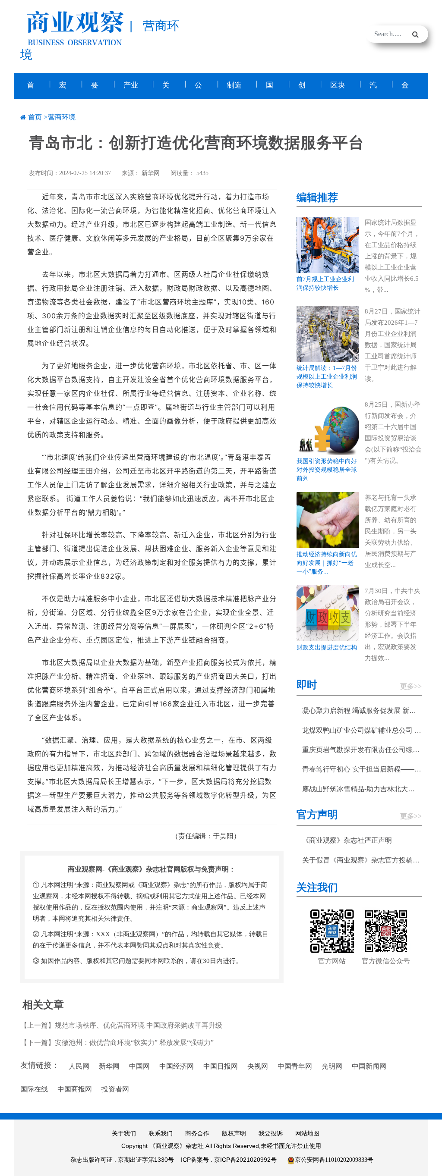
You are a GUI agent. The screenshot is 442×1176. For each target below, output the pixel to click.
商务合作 (197, 1133)
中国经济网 (176, 1066)
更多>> (411, 686)
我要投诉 (271, 1133)
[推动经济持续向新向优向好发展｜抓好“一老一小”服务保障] (328, 519)
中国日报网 (220, 1066)
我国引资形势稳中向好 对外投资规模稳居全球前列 (327, 470)
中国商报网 (74, 1089)
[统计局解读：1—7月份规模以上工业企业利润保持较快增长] (328, 333)
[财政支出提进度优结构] (328, 612)
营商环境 (62, 117)
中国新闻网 (369, 1066)
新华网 (151, 173)
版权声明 (234, 1133)
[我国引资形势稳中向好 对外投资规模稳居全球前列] (328, 426)
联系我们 (160, 1133)
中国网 (139, 1066)
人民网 (79, 1066)
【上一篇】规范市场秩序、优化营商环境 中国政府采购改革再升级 (121, 1025)
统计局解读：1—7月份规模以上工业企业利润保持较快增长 (327, 377)
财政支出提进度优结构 (327, 647)
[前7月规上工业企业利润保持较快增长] (328, 244)
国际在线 (34, 1089)
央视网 (257, 1066)
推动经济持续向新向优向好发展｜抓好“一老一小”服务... (327, 563)
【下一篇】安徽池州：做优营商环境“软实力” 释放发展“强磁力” (117, 1042)
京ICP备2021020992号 (245, 1159)
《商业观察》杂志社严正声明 (347, 840)
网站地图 (307, 1133)
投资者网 (115, 1089)
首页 (35, 117)
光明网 (332, 1066)
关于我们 (124, 1133)
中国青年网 (295, 1066)
